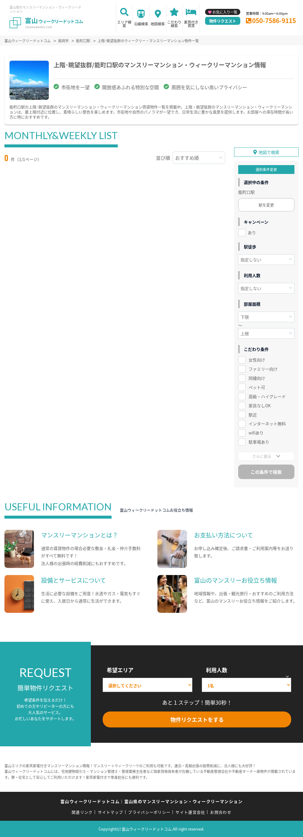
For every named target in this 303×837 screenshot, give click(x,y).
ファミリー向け (263, 369)
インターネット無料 (267, 423)
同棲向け (257, 378)
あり (252, 232)
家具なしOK (260, 405)
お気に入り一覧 (224, 11)
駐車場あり (259, 442)
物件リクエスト (222, 21)
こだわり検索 (174, 23)
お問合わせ (220, 812)
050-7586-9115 (274, 20)
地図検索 (158, 23)
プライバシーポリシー (149, 812)
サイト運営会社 (190, 812)
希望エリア (120, 670)
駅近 (253, 415)
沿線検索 (141, 23)
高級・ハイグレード (267, 396)
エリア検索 (124, 23)
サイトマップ (110, 812)
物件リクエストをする (197, 719)
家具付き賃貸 (191, 23)
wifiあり (256, 433)
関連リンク (82, 812)
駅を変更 (266, 205)
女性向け (257, 360)
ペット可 (257, 387)
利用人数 (216, 670)
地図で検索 (269, 152)
